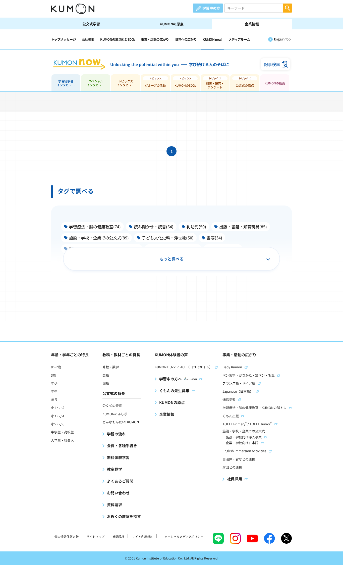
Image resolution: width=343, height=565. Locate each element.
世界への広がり (186, 39)
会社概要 (88, 39)
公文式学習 (91, 23)
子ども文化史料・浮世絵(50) (168, 238)
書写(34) (214, 238)
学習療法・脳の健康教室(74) (95, 227)
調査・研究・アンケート (215, 85)
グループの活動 (155, 85)
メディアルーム (239, 39)
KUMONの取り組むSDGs (117, 39)
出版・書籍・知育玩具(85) (243, 227)
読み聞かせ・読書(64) (154, 227)
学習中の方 (211, 8)
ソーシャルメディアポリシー (183, 536)
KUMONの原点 (172, 23)
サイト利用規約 (142, 536)
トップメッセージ (63, 39)
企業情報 (252, 23)
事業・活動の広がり (155, 39)
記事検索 (272, 64)
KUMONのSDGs (185, 85)
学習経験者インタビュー (66, 83)
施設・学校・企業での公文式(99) (99, 238)
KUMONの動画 (275, 83)
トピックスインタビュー (126, 83)
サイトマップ (95, 536)
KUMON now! (212, 39)
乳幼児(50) (196, 227)
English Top (282, 39)
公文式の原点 (245, 85)
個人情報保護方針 (66, 536)
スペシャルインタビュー (96, 83)
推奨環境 (118, 536)
